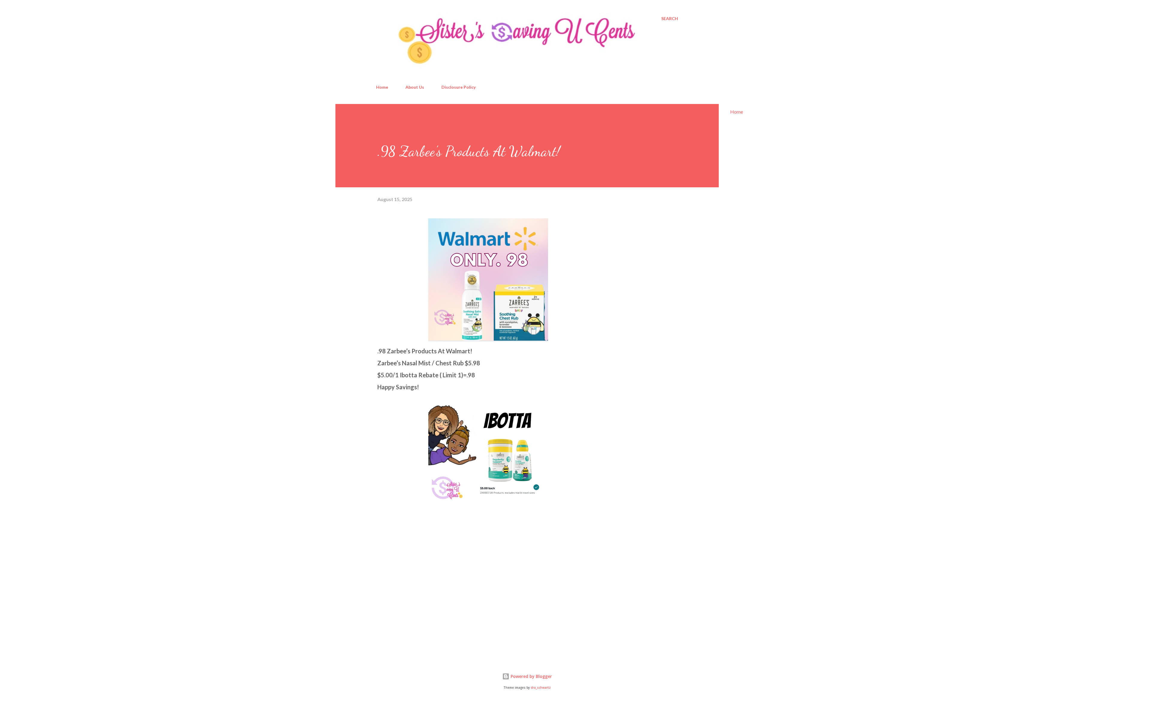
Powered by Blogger (530, 676)
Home (382, 87)
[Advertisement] (422, 585)
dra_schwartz (541, 688)
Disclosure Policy (458, 87)
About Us (414, 87)
